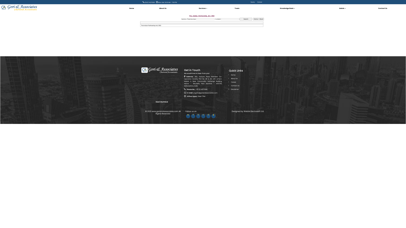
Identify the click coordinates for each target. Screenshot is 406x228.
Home (131, 8)
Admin (342, 8)
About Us (162, 8)
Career (259, 2)
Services (202, 8)
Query (253, 2)
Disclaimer (235, 89)
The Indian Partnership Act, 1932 (151, 25)
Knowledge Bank (287, 8)
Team (237, 8)
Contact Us (382, 8)
